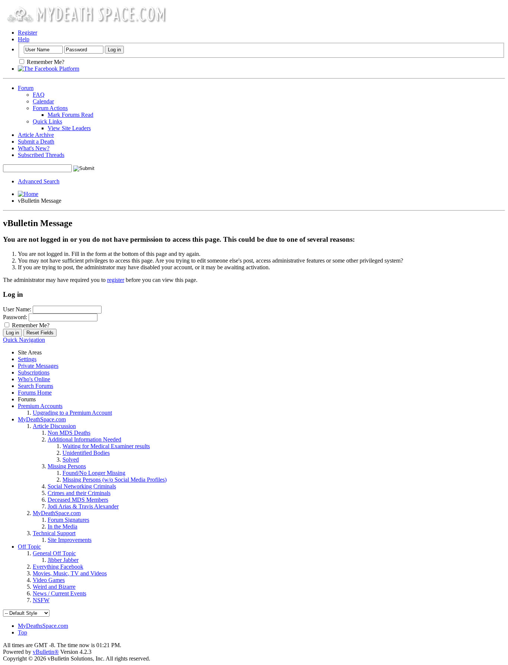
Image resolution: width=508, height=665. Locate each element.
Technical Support (54, 533)
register (115, 280)
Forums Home (35, 392)
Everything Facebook (58, 566)
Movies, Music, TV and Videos (70, 573)
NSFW (41, 600)
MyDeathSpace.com (42, 419)
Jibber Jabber (63, 560)
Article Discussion (54, 426)
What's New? (33, 148)
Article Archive (36, 135)
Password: (15, 317)
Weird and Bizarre (54, 587)
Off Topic (29, 546)
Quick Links (47, 121)
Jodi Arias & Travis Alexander (83, 506)
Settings (27, 359)
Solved (70, 459)
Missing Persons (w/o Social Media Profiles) (114, 479)
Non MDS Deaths (69, 433)
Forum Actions (50, 108)
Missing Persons (67, 466)
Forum (25, 88)
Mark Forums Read (70, 115)
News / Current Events (59, 593)
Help (23, 39)
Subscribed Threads (41, 155)
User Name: (17, 309)
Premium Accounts (40, 406)
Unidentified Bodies (86, 453)
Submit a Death (36, 141)
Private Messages (38, 366)
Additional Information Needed (84, 439)
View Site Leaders (69, 128)
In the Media (62, 526)
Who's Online (34, 379)
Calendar (43, 101)
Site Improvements (69, 540)
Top (22, 632)
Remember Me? (44, 62)
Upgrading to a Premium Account (72, 412)
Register (27, 32)
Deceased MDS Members (78, 500)
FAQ (39, 94)
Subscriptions (33, 372)
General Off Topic (54, 553)
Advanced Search (39, 181)
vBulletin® (46, 652)
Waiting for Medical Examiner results (106, 446)
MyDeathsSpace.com (43, 626)
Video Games (49, 580)
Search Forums (35, 386)
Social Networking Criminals (82, 486)
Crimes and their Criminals (79, 493)
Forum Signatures (68, 520)
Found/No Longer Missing (93, 473)
